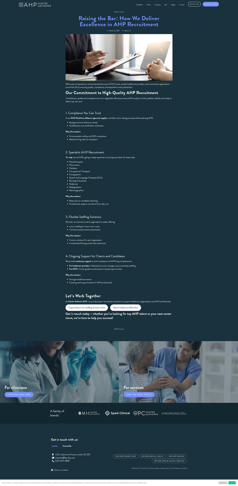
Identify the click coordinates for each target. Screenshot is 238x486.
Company (158, 5)
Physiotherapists (76, 161)
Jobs (165, 5)
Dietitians (73, 168)
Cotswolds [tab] (67, 446)
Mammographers (76, 190)
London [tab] (55, 446)
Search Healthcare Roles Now (125, 307)
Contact (181, 5)
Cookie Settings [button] (222, 483)
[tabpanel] (77, 458)
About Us (128, 31)
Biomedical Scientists (78, 180)
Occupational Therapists (79, 171)
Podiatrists (73, 184)
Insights (173, 5)
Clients (149, 5)
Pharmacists (74, 165)
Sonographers (75, 174)
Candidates (139, 5)
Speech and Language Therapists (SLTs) (85, 177)
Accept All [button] (232, 483)
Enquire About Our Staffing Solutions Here (87, 307)
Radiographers (75, 187)
